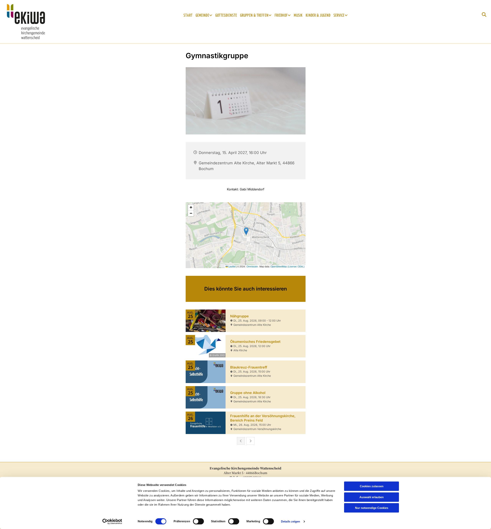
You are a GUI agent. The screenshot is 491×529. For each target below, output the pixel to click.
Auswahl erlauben (371, 497)
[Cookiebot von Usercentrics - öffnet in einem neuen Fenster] (112, 521)
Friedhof (281, 15)
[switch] (198, 521)
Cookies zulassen (371, 486)
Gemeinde (202, 15)
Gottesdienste (226, 15)
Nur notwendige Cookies (371, 507)
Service (339, 15)
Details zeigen (290, 521)
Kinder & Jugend (318, 15)
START (188, 15)
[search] (484, 14)
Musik (298, 15)
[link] (204, 15)
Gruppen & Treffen (254, 15)
